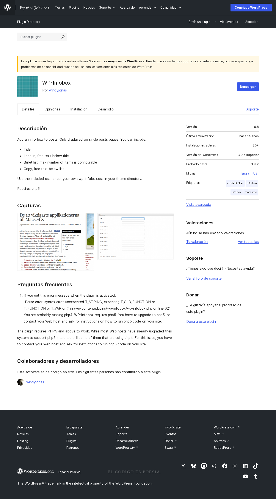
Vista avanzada (198, 204)
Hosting (22, 441)
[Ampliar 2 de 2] (168, 219)
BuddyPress (224, 447)
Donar (171, 441)
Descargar (248, 86)
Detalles (28, 109)
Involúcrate (173, 427)
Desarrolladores (127, 441)
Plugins (71, 441)
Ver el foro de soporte (204, 278)
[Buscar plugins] (63, 37)
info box (252, 183)
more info (251, 192)
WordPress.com (227, 427)
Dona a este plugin (201, 321)
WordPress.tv (127, 447)
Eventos (170, 434)
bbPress (221, 441)
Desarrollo (106, 109)
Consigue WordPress (251, 7)
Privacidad (24, 447)
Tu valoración (197, 241)
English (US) (250, 173)
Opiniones (52, 109)
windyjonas (58, 90)
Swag (170, 447)
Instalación (79, 109)
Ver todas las (248, 241)
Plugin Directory (28, 22)
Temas (71, 434)
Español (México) (69, 472)
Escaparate (74, 427)
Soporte (252, 109)
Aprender (122, 427)
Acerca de (24, 427)
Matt (219, 434)
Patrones (72, 447)
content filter (235, 183)
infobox (236, 192)
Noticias (23, 434)
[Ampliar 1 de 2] (88, 219)
